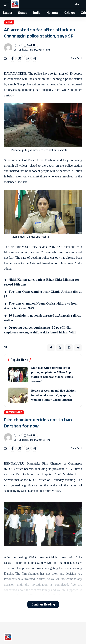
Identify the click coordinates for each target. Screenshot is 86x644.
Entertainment (14, 412)
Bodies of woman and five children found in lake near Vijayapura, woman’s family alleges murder (53, 395)
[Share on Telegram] (34, 58)
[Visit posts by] (8, 47)
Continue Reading (43, 604)
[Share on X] (19, 58)
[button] (7, 4)
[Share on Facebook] (12, 58)
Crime (9, 22)
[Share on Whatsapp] (27, 58)
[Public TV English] (15, 4)
